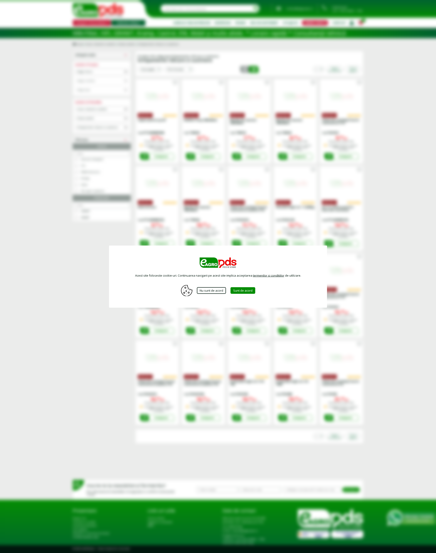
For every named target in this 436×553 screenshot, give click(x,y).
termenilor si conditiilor (268, 275)
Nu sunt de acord (211, 290)
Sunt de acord (243, 290)
